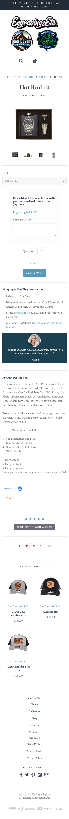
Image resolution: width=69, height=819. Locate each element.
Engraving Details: (22, 220)
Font (5, 173)
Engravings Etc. (34, 95)
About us (34, 725)
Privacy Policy (34, 758)
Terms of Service (34, 751)
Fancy (33, 545)
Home (10, 77)
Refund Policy (34, 745)
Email (49, 545)
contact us (20, 313)
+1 (41, 545)
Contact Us (34, 732)
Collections (25, 77)
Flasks (40, 77)
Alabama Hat (50, 612)
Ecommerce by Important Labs (34, 798)
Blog (34, 718)
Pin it (27, 545)
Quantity (28, 251)
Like (19, 545)
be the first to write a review (34, 527)
